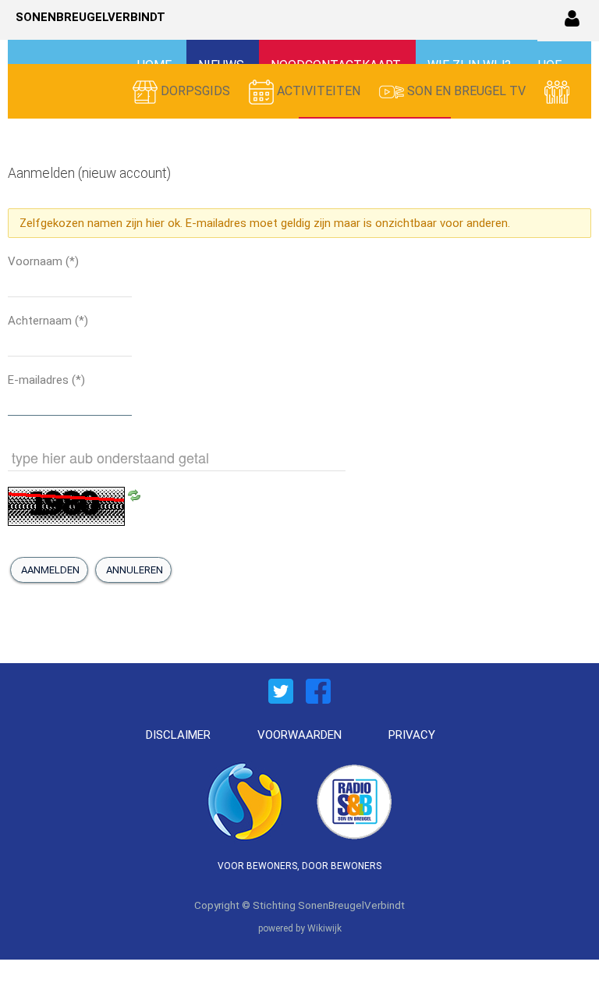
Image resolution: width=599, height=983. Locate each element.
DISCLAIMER (178, 735)
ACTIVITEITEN (318, 90)
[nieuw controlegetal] (134, 495)
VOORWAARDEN (299, 735)
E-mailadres (46, 380)
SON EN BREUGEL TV (466, 90)
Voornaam (43, 261)
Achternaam (48, 321)
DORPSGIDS (195, 90)
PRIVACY (411, 735)
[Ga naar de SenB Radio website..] (354, 800)
